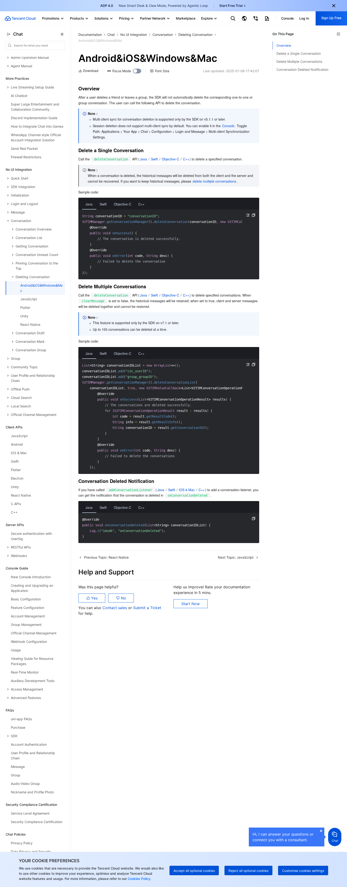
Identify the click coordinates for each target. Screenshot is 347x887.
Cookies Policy (138, 879)
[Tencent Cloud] (20, 18)
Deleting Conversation (195, 35)
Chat (111, 35)
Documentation (90, 35)
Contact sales (115, 607)
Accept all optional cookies (194, 871)
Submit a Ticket (147, 607)
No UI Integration (133, 35)
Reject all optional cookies (248, 871)
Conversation (162, 35)
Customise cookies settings (303, 871)
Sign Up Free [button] (331, 18)
